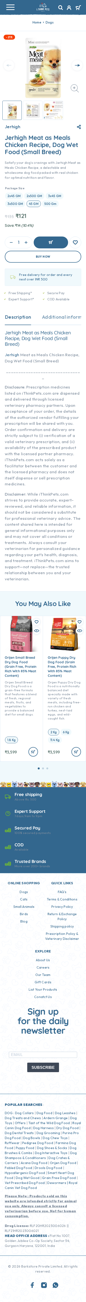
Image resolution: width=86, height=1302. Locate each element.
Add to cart (51, 242)
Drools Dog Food (48, 1168)
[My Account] (69, 8)
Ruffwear (12, 1143)
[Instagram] (44, 1285)
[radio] (14, 196)
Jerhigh (12, 127)
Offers (20, 1123)
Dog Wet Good (27, 1178)
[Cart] (78, 8)
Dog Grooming (48, 1133)
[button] (39, 768)
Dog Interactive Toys (51, 1153)
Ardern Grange (55, 1118)
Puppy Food (25, 1148)
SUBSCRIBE (43, 1067)
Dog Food (44, 1113)
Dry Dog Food (67, 1128)
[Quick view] (36, 630)
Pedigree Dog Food (37, 1143)
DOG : (9, 1113)
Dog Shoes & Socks (52, 1148)
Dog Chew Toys (55, 1138)
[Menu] (10, 7)
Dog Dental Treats (19, 1133)
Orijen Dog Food (63, 1163)
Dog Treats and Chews (23, 1118)
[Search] (60, 7)
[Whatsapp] (55, 1285)
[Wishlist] (75, 242)
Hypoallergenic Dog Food (25, 1173)
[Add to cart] (33, 752)
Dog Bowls (31, 1138)
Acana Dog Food (34, 1163)
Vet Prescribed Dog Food (25, 1183)
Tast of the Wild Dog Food (49, 1123)
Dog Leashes (65, 1113)
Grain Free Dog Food (59, 1178)
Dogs (50, 22)
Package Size (15, 188)
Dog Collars (24, 1113)
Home (36, 22)
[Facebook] (32, 1285)
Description (18, 317)
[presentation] (9, 65)
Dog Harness (43, 1128)
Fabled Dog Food (18, 1168)
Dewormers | (57, 1183)
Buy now (43, 256)
